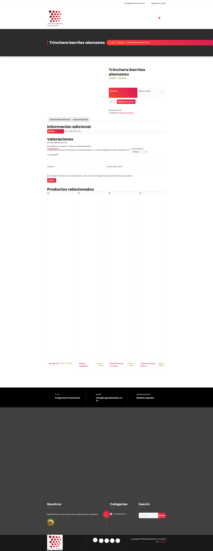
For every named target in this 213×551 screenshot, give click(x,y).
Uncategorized (119, 514)
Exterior (131, 113)
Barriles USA (54, 363)
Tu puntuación (137, 149)
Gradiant (162, 541)
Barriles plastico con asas (117, 364)
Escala (113, 91)
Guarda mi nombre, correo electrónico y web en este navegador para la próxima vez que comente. (91, 176)
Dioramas (123, 113)
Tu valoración (53, 155)
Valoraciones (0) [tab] (80, 119)
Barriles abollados (83, 364)
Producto (120, 42)
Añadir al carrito (126, 102)
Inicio (112, 42)
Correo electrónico (114, 166)
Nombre (51, 166)
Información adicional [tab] (60, 119)
